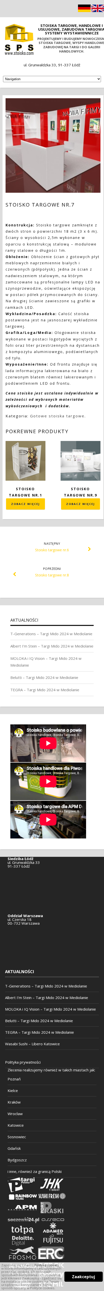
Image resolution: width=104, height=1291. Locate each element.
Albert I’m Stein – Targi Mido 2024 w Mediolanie (51, 646)
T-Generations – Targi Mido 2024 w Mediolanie (51, 633)
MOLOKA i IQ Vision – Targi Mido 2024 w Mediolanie (50, 1009)
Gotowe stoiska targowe (57, 415)
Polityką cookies (46, 1265)
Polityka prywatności (23, 1062)
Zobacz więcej (25, 504)
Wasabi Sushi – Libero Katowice (32, 1043)
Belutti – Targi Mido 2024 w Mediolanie (44, 677)
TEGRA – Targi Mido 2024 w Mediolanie (44, 689)
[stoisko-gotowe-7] (53, 145)
